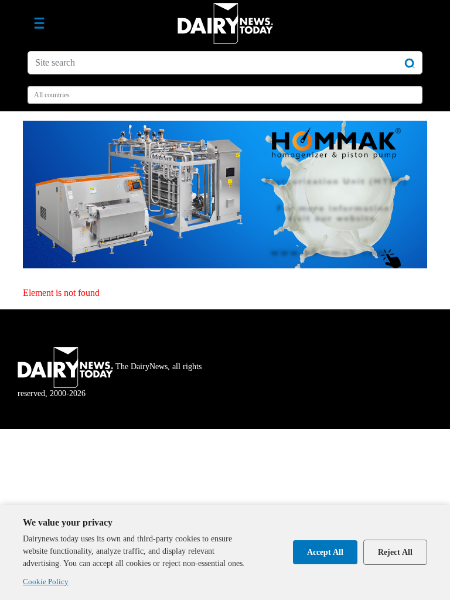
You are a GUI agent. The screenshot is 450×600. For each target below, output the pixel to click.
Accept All (325, 552)
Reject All (395, 552)
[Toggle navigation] (39, 23)
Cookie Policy (46, 581)
